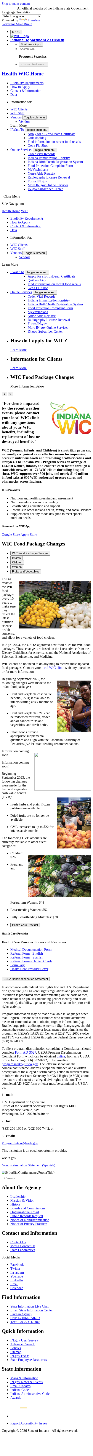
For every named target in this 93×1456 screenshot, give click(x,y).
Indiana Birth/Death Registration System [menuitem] (55, 162)
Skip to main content (16, 3)
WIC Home (31, 74)
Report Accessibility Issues (28, 1423)
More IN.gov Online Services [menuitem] (48, 185)
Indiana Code (19, 1390)
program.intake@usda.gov (20, 1064)
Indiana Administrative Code (30, 1393)
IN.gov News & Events (26, 1382)
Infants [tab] (16, 558)
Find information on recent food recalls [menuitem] (54, 142)
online (61, 1056)
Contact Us (18, 1242)
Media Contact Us (22, 1246)
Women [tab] (17, 567)
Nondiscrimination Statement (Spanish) (28, 1165)
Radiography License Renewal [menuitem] (49, 177)
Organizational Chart (24, 1212)
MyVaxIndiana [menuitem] (38, 169)
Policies (15, 1348)
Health (9, 74)
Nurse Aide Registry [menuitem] (42, 173)
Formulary (17, 965)
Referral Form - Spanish (26, 957)
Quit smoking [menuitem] (37, 138)
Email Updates (20, 1386)
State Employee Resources (28, 1360)
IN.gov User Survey (24, 1340)
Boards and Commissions (27, 1208)
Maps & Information (24, 1378)
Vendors (16, 117)
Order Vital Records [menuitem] (41, 154)
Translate (34, 20)
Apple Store (29, 534)
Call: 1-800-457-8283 (25, 1318)
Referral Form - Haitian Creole (31, 961)
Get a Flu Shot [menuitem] (38, 145)
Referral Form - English (26, 953)
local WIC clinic (53, 668)
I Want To (17, 129)
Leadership (18, 1196)
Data (13, 94)
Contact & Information (25, 90)
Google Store (11, 534)
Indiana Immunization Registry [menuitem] (49, 158)
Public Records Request (26, 1216)
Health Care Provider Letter (29, 969)
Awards (15, 1397)
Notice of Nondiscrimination (29, 1220)
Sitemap (15, 1352)
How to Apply (20, 87)
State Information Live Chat (29, 1306)
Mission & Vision (22, 1200)
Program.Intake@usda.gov (20, 1143)
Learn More (18, 350)
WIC (24, 211)
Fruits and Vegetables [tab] (25, 571)
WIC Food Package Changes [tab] (30, 553)
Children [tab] (17, 562)
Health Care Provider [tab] (25, 925)
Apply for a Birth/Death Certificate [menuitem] (51, 134)
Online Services (21, 150)
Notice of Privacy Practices (28, 1224)
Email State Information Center (31, 1310)
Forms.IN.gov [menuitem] (37, 181)
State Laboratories (22, 1250)
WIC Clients (18, 109)
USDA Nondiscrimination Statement (25, 979)
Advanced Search (22, 1344)
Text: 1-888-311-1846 (25, 1322)
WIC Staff (17, 113)
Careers (9, 1178)
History (15, 1204)
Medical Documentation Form (31, 949)
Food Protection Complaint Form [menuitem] (50, 165)
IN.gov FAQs (19, 1356)
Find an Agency (21, 1314)
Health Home (11, 211)
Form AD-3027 (25, 1052)
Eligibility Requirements (26, 83)
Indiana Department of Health (37, 40)
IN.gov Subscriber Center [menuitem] (45, 189)
